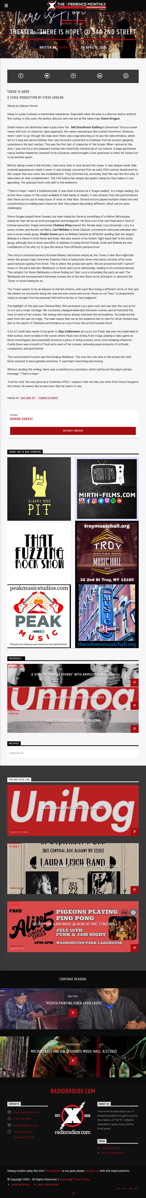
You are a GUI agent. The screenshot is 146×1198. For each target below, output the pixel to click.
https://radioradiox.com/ (27, 1112)
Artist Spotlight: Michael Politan (73, 721)
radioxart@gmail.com (25, 1125)
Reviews (66, 23)
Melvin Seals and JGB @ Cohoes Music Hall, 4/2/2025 (74, 1051)
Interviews (16, 667)
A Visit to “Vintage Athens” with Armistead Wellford (72, 674)
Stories (80, 23)
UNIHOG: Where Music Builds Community (73, 698)
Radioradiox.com (73, 1091)
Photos (14, 713)
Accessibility (54, 1171)
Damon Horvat (68, 47)
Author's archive (73, 430)
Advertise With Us (111, 1148)
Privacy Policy (81, 1179)
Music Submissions (112, 1152)
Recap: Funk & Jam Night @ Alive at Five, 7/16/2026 (74, 924)
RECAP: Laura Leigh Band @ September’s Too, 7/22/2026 (74, 866)
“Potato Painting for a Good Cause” (74, 1003)
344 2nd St (28, 398)
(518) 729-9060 (22, 1118)
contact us (92, 1171)
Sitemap (64, 1179)
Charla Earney (17, 830)
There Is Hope (48, 398)
